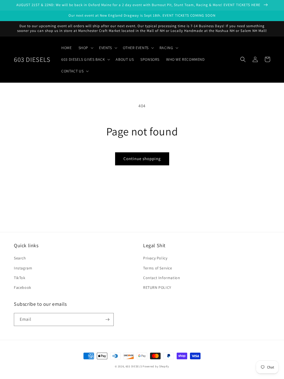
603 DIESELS (134, 366)
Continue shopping (142, 158)
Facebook (22, 287)
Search (20, 258)
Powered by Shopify (156, 366)
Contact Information (161, 277)
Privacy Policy (155, 258)
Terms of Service (157, 268)
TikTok (20, 277)
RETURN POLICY (157, 287)
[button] (85, 48)
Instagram (23, 268)
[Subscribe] (107, 319)
